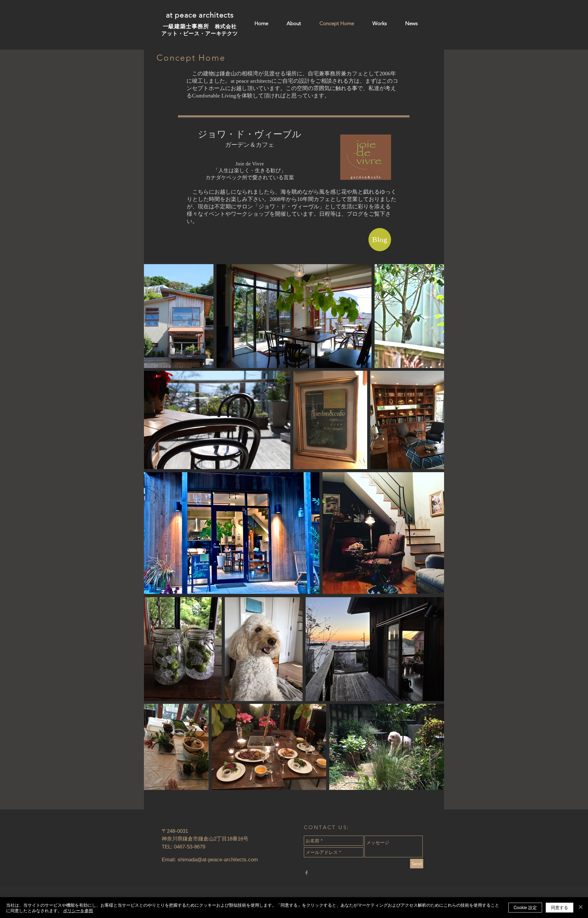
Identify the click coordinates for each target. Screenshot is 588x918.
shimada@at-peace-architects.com (218, 860)
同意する (559, 907)
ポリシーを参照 (78, 910)
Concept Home (191, 58)
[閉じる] (580, 907)
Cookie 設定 (525, 907)
